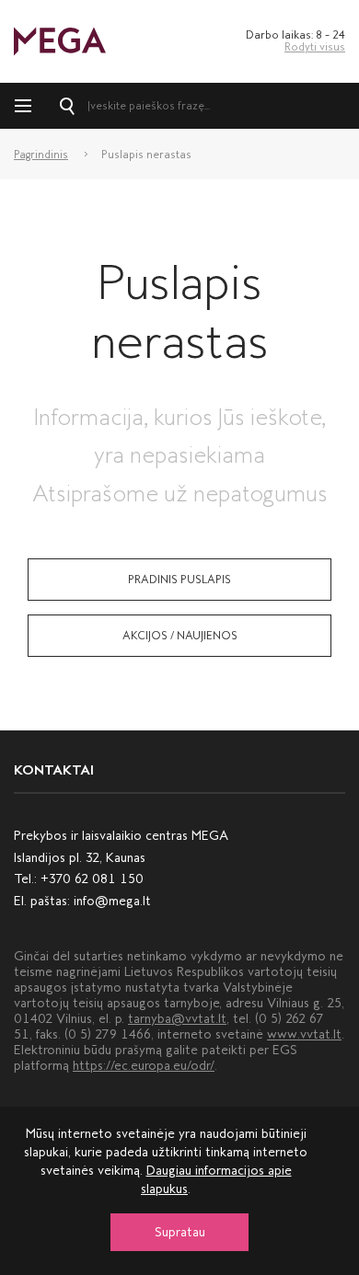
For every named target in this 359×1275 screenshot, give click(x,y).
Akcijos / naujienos (179, 635)
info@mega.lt (112, 901)
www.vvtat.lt (304, 1034)
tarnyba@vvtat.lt (177, 1019)
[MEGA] (60, 40)
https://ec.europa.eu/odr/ (143, 1066)
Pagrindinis (41, 154)
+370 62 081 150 (92, 879)
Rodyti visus (314, 46)
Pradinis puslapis (179, 579)
